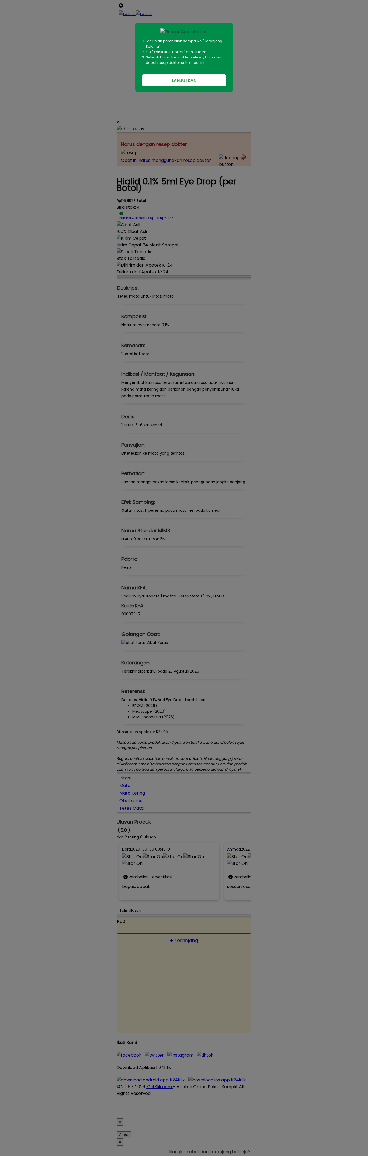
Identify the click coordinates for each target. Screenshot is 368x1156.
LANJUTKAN (184, 80)
